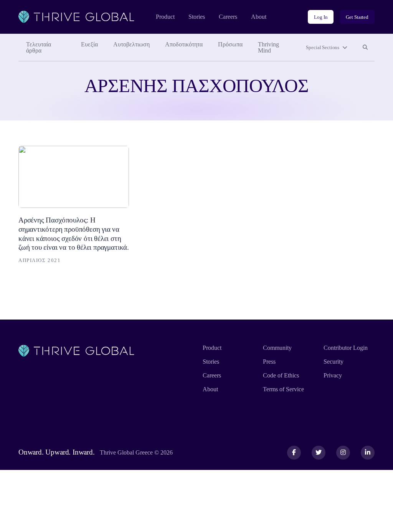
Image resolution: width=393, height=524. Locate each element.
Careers (228, 16)
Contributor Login (346, 347)
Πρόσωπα (230, 44)
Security (333, 361)
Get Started (357, 17)
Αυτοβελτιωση (131, 44)
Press (269, 361)
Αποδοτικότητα (184, 44)
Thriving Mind (268, 47)
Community (277, 347)
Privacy (333, 375)
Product (165, 16)
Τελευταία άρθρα (38, 47)
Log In (320, 17)
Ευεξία (89, 44)
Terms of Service (283, 389)
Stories (196, 16)
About (258, 16)
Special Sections (322, 47)
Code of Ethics (281, 375)
